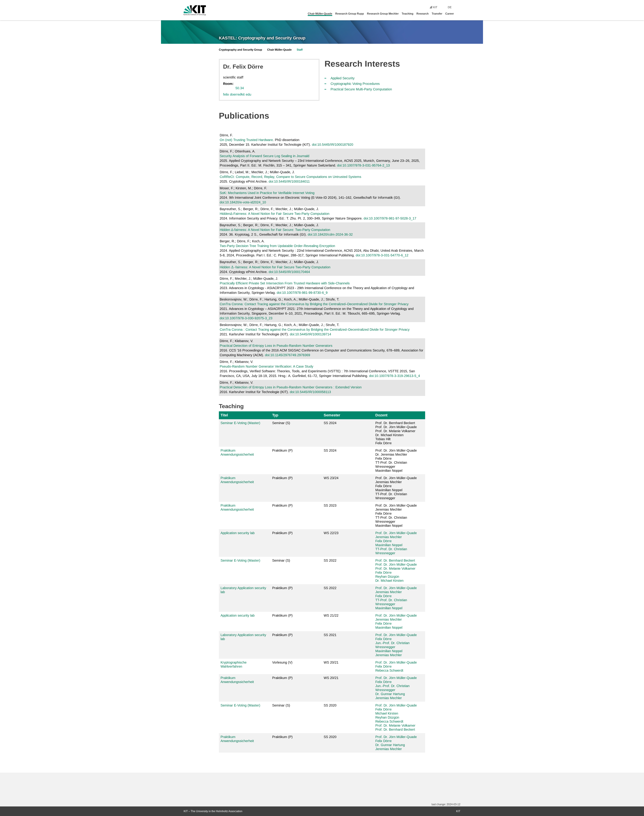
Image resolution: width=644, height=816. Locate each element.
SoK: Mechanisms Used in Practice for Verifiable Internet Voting (267, 193)
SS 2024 (330, 423)
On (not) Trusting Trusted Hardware (246, 140)
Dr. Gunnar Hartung (390, 694)
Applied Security (343, 78)
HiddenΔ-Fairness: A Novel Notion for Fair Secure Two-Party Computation (274, 213)
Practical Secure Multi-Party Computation (361, 89)
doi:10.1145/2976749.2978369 (287, 355)
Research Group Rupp (349, 13)
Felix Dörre (383, 541)
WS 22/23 (331, 533)
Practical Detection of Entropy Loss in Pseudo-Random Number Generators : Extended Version (291, 387)
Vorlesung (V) (282, 662)
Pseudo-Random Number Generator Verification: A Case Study (266, 366)
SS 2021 (330, 635)
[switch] (459, 7)
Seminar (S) (281, 423)
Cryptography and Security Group (240, 49)
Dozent (381, 415)
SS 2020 (330, 705)
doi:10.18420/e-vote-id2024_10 (243, 202)
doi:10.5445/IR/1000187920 (332, 144)
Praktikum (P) (282, 450)
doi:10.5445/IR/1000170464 (289, 272)
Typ (275, 415)
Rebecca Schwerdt (389, 670)
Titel (224, 415)
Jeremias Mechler (388, 537)
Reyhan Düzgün (387, 576)
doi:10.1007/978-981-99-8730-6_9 (302, 292)
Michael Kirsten (386, 713)
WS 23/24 (331, 478)
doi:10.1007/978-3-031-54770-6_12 (382, 255)
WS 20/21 (331, 662)
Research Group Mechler (383, 13)
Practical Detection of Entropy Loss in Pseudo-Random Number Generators (276, 345)
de (450, 7)
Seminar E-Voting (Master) (240, 423)
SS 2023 (330, 505)
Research (422, 13)
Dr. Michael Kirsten (389, 580)
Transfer (437, 13)
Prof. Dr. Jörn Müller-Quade (396, 533)
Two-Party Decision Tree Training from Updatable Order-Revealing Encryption (277, 246)
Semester (332, 415)
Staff (300, 49)
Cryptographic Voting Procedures (355, 84)
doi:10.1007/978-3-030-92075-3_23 (246, 318)
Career (449, 13)
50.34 (239, 88)
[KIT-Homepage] (195, 10)
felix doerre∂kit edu (237, 94)
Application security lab (238, 533)
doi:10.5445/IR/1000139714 (310, 334)
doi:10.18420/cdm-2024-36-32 (330, 234)
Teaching (407, 13)
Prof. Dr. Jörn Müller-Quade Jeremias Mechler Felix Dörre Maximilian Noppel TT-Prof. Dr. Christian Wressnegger (396, 488)
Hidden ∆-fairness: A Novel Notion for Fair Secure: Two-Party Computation (275, 230)
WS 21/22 (331, 615)
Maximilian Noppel (388, 545)
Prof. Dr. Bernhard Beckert (395, 560)
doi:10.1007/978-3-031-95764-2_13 (363, 165)
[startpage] (459, 13)
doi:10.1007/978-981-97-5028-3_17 (390, 218)
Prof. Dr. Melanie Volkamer (395, 568)
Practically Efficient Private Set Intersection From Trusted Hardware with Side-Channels (285, 283)
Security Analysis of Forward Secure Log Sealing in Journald (264, 156)
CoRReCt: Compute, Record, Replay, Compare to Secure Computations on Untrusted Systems (290, 177)
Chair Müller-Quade (320, 13)
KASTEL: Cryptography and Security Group (262, 38)
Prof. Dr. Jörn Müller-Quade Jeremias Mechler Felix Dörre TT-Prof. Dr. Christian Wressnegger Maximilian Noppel (396, 515)
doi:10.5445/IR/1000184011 (289, 181)
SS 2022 (330, 560)
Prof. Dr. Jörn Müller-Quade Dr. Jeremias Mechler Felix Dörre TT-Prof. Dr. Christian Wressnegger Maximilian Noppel (396, 460)
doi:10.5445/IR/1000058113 (310, 392)
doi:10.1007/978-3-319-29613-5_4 (394, 376)
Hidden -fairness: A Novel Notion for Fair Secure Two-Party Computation (275, 267)
